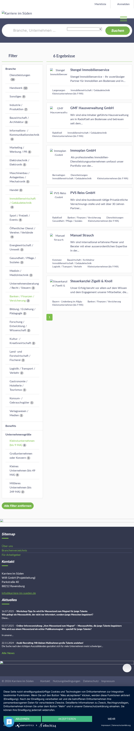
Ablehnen (22, 719)
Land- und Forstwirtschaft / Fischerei (20, 355)
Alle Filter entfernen (17, 506)
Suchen (117, 31)
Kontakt (45, 681)
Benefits (10, 426)
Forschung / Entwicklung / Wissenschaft (18, 326)
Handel (14, 190)
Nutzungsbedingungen (66, 681)
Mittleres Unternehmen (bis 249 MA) (20, 487)
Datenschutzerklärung (121, 725)
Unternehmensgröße (18, 434)
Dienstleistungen (20, 75)
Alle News (8, 653)
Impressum (108, 681)
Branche (10, 69)
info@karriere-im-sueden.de (19, 593)
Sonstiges (15, 96)
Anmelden (123, 4)
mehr (111, 719)
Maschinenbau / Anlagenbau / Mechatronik (19, 177)
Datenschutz (91, 681)
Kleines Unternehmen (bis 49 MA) (22, 470)
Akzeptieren (67, 719)
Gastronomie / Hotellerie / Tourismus (18, 385)
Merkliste (100, 4)
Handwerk (16, 88)
